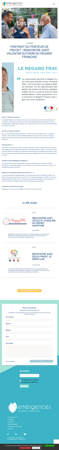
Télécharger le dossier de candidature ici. (30, 310)
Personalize (36, 448)
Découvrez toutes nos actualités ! (29, 290)
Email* (7, 336)
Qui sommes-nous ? (12, 417)
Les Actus (10, 429)
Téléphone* (8, 330)
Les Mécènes (10, 419)
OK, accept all (50, 445)
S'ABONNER (24, 386)
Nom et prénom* (10, 317)
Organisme (8, 323)
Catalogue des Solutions (14, 426)
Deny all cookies (25, 448)
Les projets (10, 422)
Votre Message (9, 343)
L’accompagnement (12, 424)
